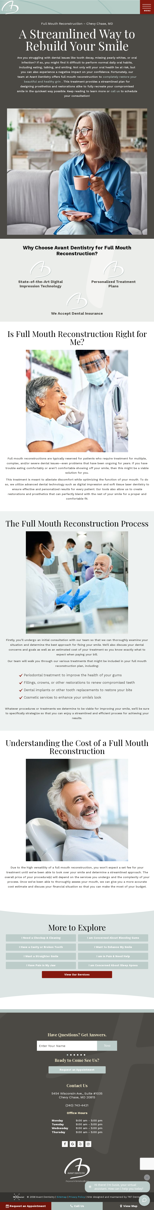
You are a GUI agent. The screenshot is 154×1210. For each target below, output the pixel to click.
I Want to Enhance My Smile (113, 947)
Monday (57, 1120)
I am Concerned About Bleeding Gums (113, 937)
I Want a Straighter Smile (41, 956)
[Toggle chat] (144, 1200)
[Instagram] (88, 1144)
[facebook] (65, 1144)
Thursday (58, 1132)
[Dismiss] (147, 1177)
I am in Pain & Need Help (113, 956)
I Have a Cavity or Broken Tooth (41, 947)
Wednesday (60, 1128)
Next (107, 1045)
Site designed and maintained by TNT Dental (114, 1197)
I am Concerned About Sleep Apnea (113, 965)
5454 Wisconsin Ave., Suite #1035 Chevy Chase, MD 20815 (77, 1095)
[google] (73, 1144)
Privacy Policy (77, 1197)
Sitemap (62, 1197)
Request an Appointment (77, 1069)
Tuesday (58, 1124)
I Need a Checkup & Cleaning (41, 937)
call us (116, 91)
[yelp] (80, 1144)
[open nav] (147, 7)
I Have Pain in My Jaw (41, 965)
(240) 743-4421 (77, 1105)
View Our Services (77, 974)
